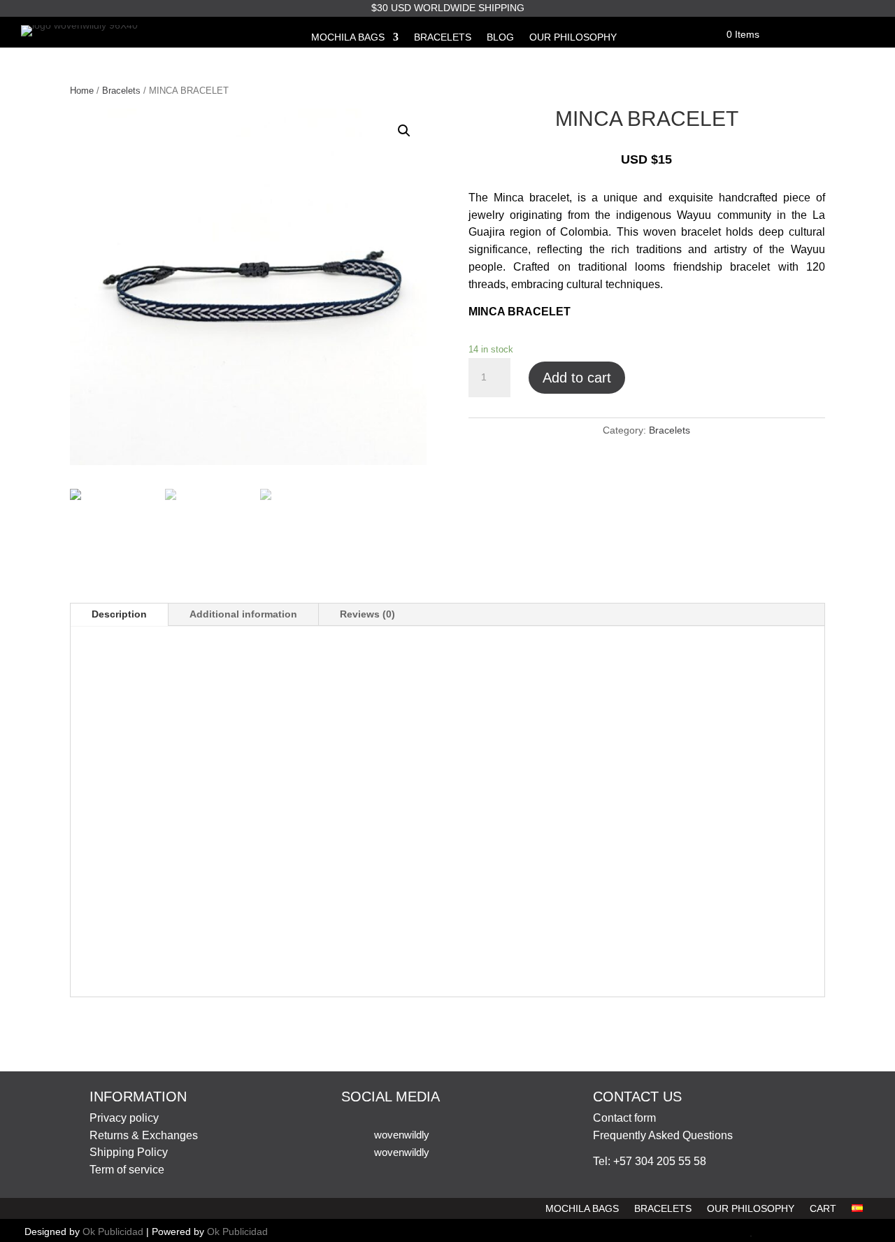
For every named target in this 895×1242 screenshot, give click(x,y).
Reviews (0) (367, 614)
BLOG (500, 37)
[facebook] (722, 1233)
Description (119, 614)
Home (82, 90)
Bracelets (121, 90)
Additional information (243, 614)
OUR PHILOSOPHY (573, 37)
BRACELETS (442, 37)
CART (823, 1209)
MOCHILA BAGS (348, 37)
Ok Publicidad (113, 1231)
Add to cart (577, 377)
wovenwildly (401, 1135)
